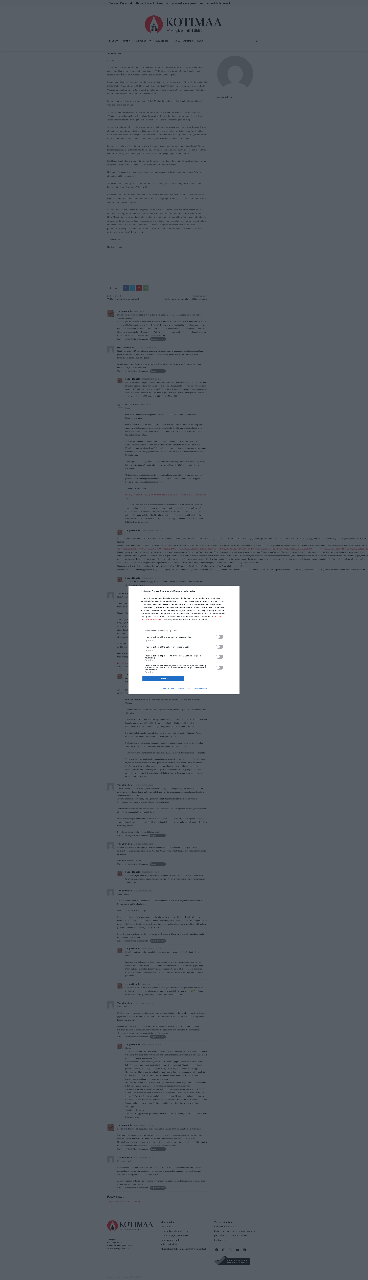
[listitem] (184, 630)
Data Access (184, 689)
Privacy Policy (200, 689)
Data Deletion (168, 689)
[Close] (233, 591)
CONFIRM (163, 678)
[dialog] (184, 640)
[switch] (219, 637)
